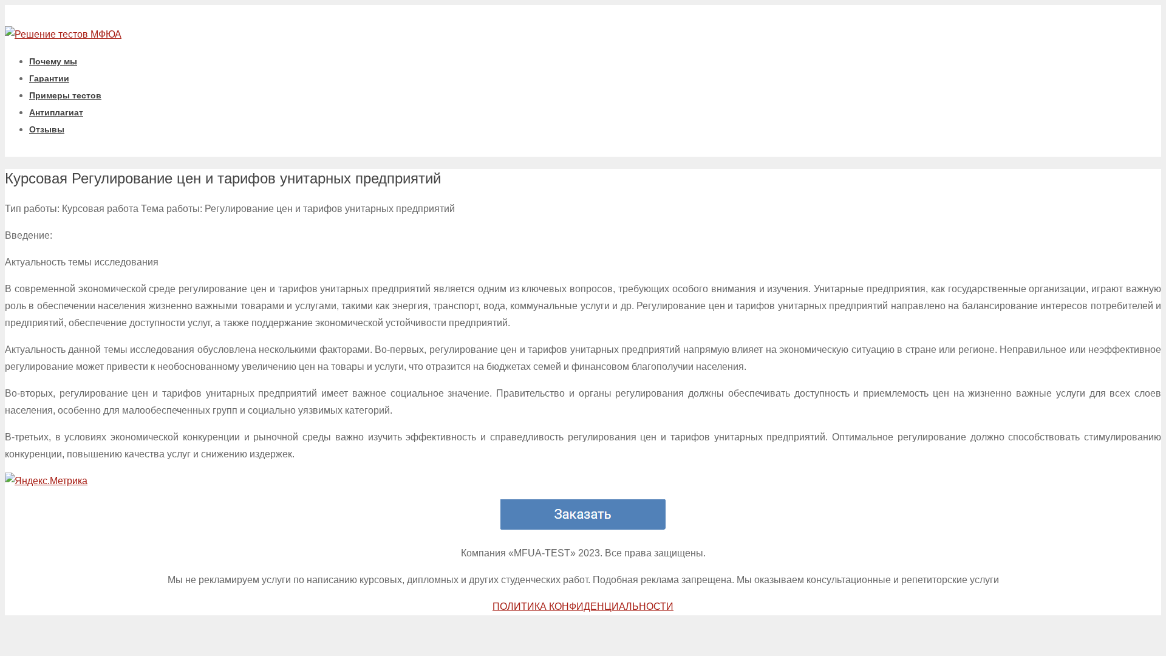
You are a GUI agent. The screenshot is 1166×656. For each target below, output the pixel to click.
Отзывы (46, 129)
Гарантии (49, 78)
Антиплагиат (56, 112)
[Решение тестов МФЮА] (63, 34)
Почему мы (53, 61)
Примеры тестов (65, 95)
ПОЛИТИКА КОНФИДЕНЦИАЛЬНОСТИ (583, 606)
